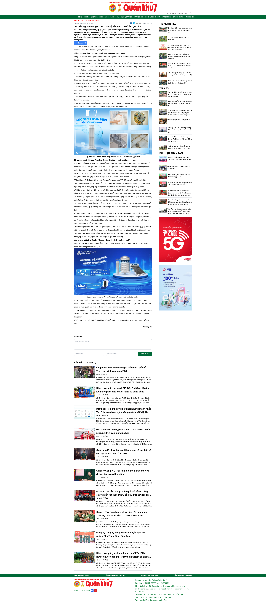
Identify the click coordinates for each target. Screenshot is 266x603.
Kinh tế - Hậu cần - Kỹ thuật (152, 17)
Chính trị (86, 17)
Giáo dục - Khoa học (178, 17)
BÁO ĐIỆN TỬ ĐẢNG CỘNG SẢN (81, 575)
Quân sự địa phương (126, 17)
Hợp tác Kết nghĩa (166, 17)
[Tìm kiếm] (191, 13)
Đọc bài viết (82, 43)
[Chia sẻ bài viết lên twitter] (134, 23)
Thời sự (80, 17)
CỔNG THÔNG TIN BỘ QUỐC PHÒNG (183, 575)
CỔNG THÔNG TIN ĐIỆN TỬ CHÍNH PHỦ (115, 575)
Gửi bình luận (144, 354)
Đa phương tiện (138, 17)
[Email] (140, 23)
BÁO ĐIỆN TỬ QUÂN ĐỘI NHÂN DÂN (149, 575)
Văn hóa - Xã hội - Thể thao (112, 17)
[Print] (137, 23)
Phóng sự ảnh (190, 17)
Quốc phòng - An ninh (97, 17)
